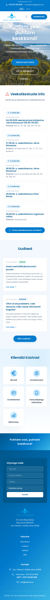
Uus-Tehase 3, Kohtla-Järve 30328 (27, 569)
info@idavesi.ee (26, 582)
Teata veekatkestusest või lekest (26, 230)
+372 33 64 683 (31, 574)
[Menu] (26, 17)
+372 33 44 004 (15, 5)
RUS (28, 9)
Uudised (25, 546)
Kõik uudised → (25, 338)
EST (21, 9)
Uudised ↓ (25, 79)
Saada (25, 494)
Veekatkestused (25, 62)
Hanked (25, 550)
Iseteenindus (39, 17)
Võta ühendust (25, 71)
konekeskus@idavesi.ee (34, 5)
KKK (25, 555)
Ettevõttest (25, 542)
